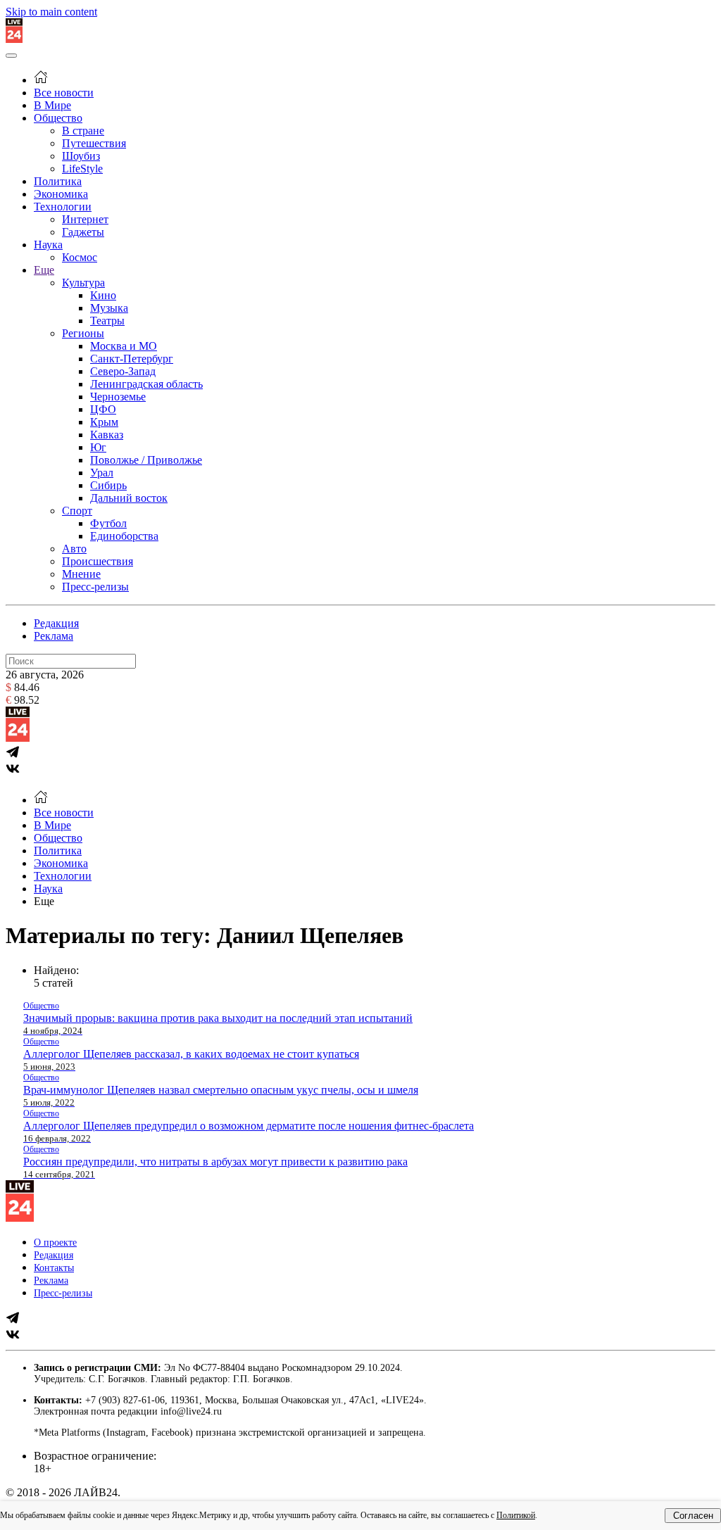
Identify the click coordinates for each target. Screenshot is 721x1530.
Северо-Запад (123, 371)
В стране (83, 131)
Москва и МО (123, 346)
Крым (104, 422)
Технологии (63, 207)
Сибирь (108, 485)
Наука (48, 245)
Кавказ (106, 435)
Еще (44, 270)
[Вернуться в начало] (14, 39)
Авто (74, 549)
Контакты (54, 1268)
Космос (79, 257)
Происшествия (97, 561)
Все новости (64, 93)
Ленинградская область (146, 384)
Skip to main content (51, 12)
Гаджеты (83, 232)
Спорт (77, 511)
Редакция (56, 623)
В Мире (52, 105)
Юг (98, 447)
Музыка (109, 308)
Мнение (81, 574)
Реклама (53, 636)
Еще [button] (44, 901)
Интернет (85, 219)
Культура (83, 283)
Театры (107, 321)
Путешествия (94, 143)
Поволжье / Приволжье (146, 460)
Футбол (108, 523)
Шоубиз (81, 156)
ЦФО (103, 409)
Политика (58, 181)
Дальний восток (129, 498)
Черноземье (118, 397)
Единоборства (124, 536)
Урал (101, 473)
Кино (103, 295)
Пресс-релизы (95, 587)
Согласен (693, 1515)
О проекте (55, 1242)
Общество (58, 118)
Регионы (83, 333)
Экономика (61, 194)
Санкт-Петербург (131, 359)
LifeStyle (82, 169)
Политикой (515, 1515)
